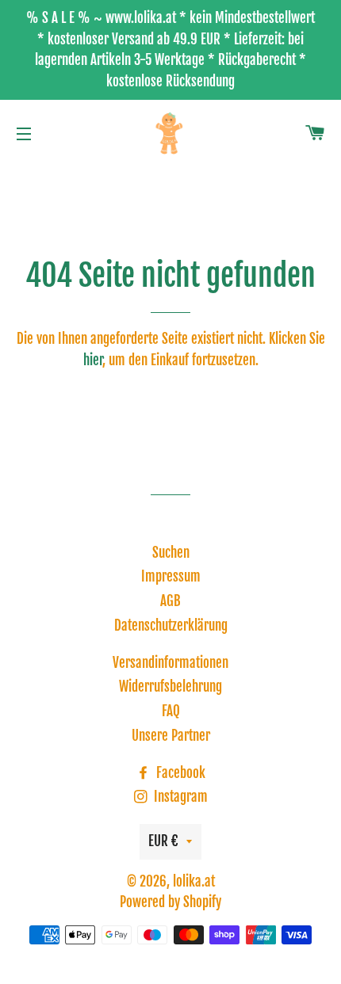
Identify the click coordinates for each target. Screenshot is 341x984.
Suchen (171, 552)
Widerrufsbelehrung (170, 686)
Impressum (171, 576)
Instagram (179, 796)
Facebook (179, 773)
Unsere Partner (171, 735)
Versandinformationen (170, 662)
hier (92, 360)
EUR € (163, 841)
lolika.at (194, 881)
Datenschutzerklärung (171, 625)
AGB (170, 601)
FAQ (171, 711)
